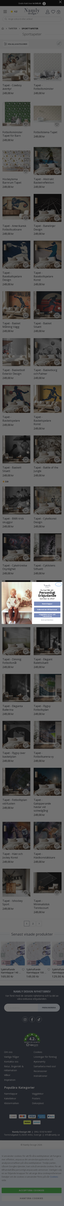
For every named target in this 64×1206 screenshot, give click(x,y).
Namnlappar (47, 604)
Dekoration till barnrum (47, 609)
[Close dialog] (58, 584)
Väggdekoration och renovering (47, 615)
